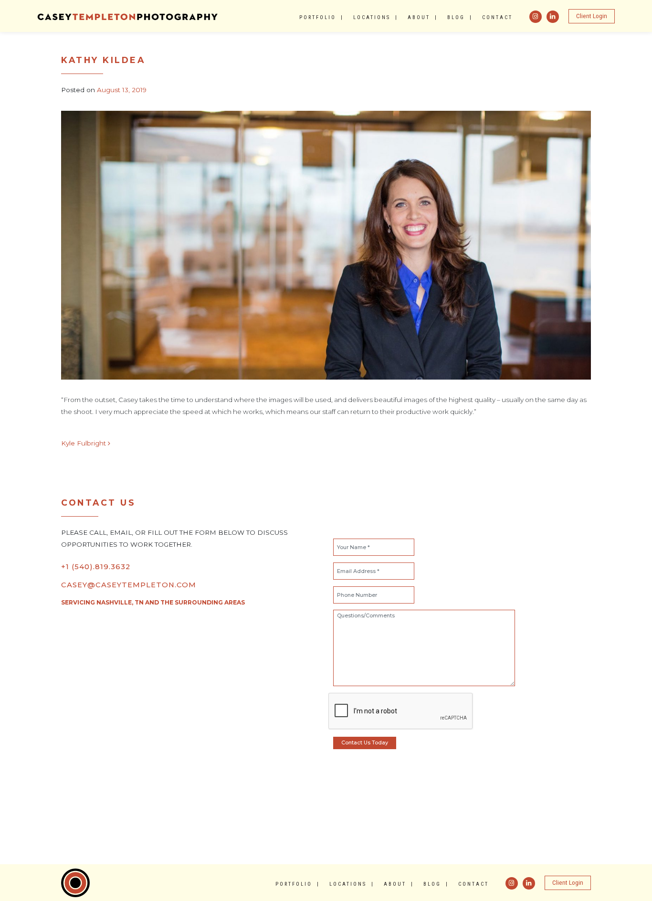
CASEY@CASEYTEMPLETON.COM (128, 585)
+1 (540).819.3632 (95, 566)
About (419, 17)
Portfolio (317, 17)
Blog (456, 17)
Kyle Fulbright (84, 443)
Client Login (591, 16)
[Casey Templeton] (128, 16)
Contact (497, 17)
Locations (371, 17)
